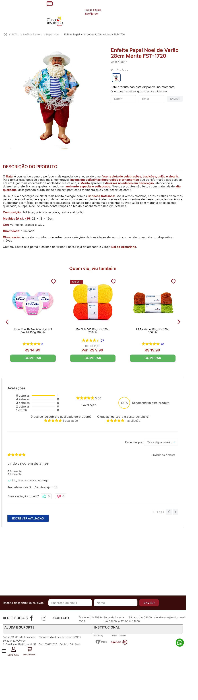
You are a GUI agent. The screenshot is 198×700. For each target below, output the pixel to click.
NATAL (15, 34)
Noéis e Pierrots (32, 34)
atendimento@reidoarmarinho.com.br (176, 617)
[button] (21, 651)
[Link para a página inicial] (5, 35)
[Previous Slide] (7, 321)
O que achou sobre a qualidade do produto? (60, 416)
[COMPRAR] (33, 358)
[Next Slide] (178, 321)
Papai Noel (52, 34)
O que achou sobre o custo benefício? (123, 416)
